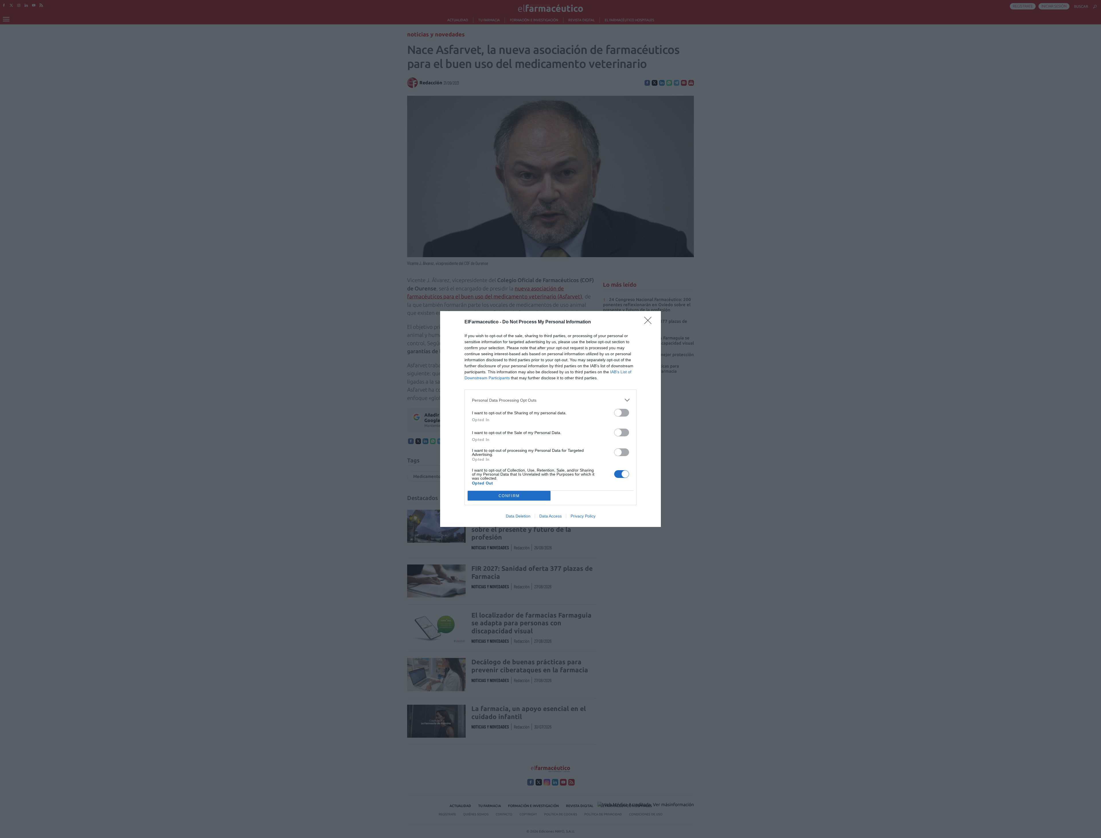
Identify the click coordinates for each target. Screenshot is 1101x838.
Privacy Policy (583, 516)
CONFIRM (509, 496)
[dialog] (550, 419)
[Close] (649, 322)
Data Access (550, 516)
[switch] (621, 413)
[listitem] (550, 400)
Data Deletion (518, 516)
